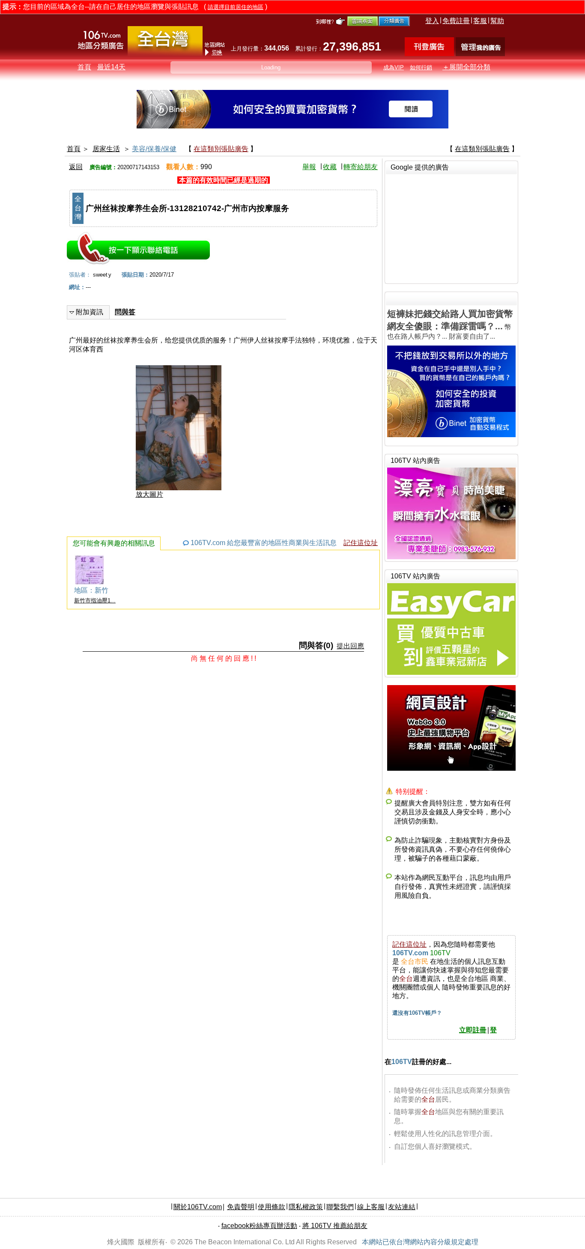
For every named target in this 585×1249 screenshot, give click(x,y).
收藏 (330, 166)
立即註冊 (473, 1030)
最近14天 (111, 67)
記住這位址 (360, 542)
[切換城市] (165, 54)
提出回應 (350, 646)
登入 (432, 20)
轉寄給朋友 (360, 166)
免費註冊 (456, 20)
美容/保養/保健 (154, 148)
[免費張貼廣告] (429, 53)
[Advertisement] (451, 227)
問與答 (125, 312)
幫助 (497, 20)
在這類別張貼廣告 (221, 148)
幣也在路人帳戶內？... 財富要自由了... (450, 324)
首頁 (84, 67)
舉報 (309, 166)
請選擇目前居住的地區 (235, 7)
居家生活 (106, 148)
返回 (76, 166)
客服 (480, 20)
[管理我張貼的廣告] (480, 53)
